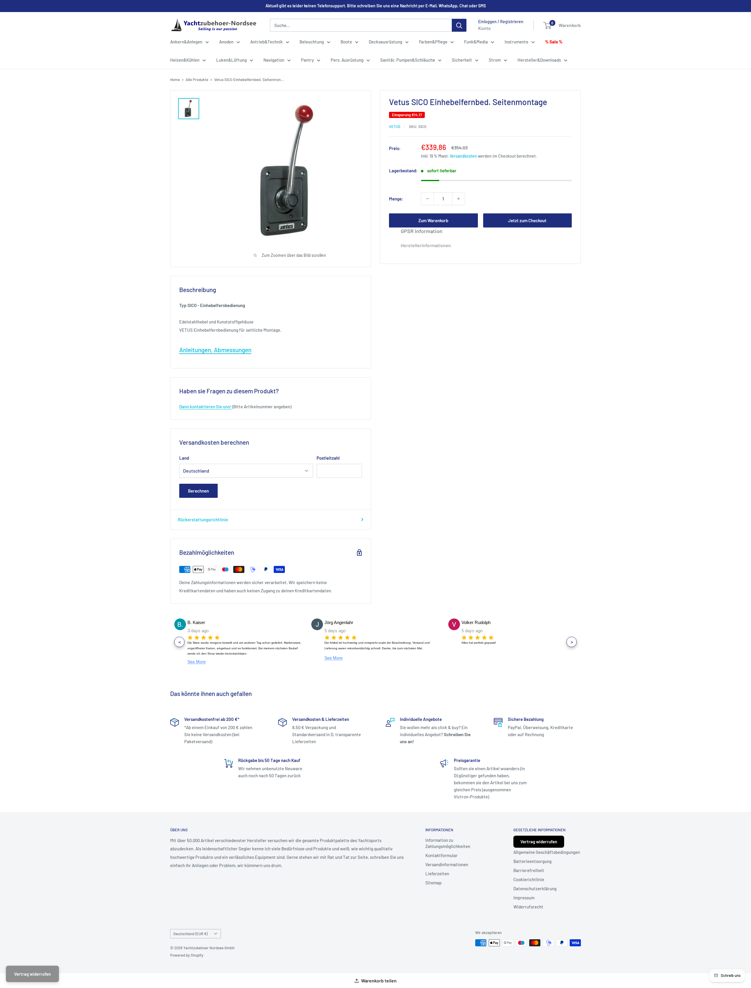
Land (184, 458)
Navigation (273, 60)
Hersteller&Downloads (539, 60)
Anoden (226, 41)
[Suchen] (459, 25)
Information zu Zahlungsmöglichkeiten (447, 843)
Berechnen (198, 490)
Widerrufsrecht (528, 906)
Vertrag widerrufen (538, 841)
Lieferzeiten (437, 873)
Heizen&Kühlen (184, 60)
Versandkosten (463, 156)
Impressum (524, 897)
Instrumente (516, 41)
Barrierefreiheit (528, 870)
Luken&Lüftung (231, 60)
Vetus (394, 126)
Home (175, 79)
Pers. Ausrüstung (347, 60)
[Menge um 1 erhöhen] (458, 199)
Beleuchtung (312, 41)
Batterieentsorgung (532, 861)
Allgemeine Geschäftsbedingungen (546, 852)
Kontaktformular (441, 855)
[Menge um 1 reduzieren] (427, 199)
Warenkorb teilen (379, 980)
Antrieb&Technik (266, 41)
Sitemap (433, 882)
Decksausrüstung (385, 41)
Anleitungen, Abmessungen (215, 349)
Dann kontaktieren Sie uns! (205, 406)
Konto (484, 28)
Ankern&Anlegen (186, 41)
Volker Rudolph (475, 622)
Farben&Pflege (433, 41)
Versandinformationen (446, 864)
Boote (346, 41)
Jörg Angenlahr (338, 622)
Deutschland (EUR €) (190, 933)
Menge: (396, 198)
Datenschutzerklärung (535, 888)
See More (196, 661)
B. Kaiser (196, 622)
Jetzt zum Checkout (527, 220)
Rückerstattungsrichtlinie (203, 519)
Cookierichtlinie (528, 879)
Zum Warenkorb (433, 220)
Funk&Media (476, 41)
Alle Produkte (197, 79)
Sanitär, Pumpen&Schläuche (407, 60)
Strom (495, 60)
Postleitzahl (328, 458)
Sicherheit (462, 60)
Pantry (307, 60)
